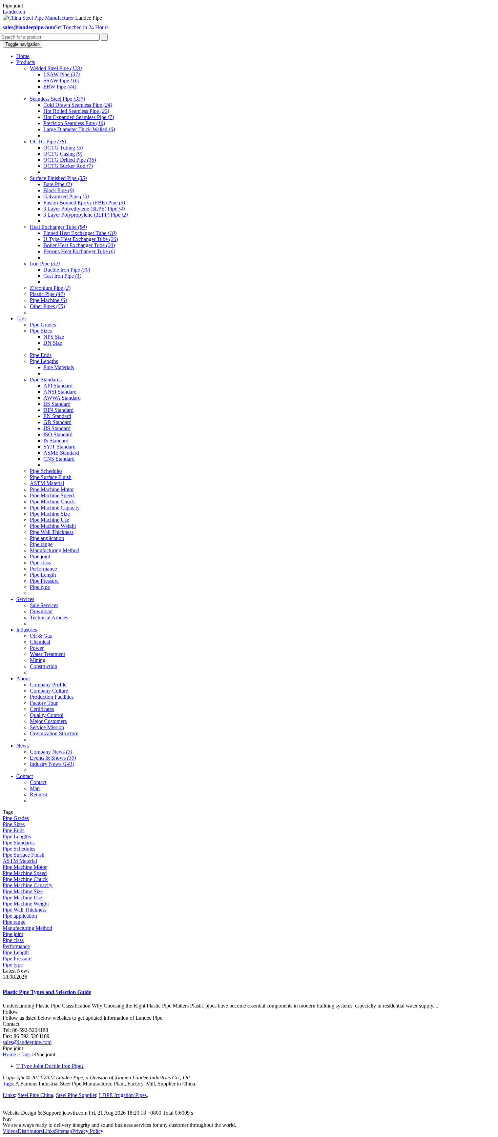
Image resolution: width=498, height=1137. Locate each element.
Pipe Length (43, 575)
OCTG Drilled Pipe (69, 160)
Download (41, 611)
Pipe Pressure (44, 581)
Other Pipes (47, 306)
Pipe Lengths (44, 361)
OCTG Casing (62, 154)
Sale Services (44, 605)
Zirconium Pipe (50, 288)
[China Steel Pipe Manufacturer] (39, 18)
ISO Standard (57, 434)
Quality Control (46, 715)
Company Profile (48, 684)
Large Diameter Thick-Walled (79, 129)
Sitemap (63, 1131)
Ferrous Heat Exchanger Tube (79, 251)
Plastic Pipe (47, 294)
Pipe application (47, 538)
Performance (43, 569)
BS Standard (56, 404)
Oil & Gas (41, 636)
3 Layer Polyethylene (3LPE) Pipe (84, 209)
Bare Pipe (57, 184)
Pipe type (40, 587)
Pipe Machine (48, 300)
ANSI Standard (60, 392)
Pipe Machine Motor (52, 489)
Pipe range (41, 544)
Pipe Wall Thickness (52, 532)
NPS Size (53, 337)
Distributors (30, 1131)
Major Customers (48, 721)
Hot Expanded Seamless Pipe (78, 117)
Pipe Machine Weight (53, 526)
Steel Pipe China (35, 1095)
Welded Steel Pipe (56, 68)
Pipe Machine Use (49, 520)
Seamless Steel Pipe (57, 99)
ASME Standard (61, 453)
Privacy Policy (87, 1131)
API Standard (57, 385)
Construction (43, 666)
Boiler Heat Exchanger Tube (79, 245)
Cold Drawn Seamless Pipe (77, 105)
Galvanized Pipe (66, 196)
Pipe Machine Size (50, 514)
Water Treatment (47, 654)
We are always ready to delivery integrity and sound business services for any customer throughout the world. (119, 1125)
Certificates (42, 709)
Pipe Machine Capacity (55, 508)
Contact (38, 782)
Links (9, 1095)
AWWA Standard (62, 398)
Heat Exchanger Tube (58, 227)
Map (35, 788)
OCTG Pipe (48, 141)
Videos (10, 1131)
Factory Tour (44, 703)
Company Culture (49, 691)
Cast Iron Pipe (62, 276)
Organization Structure (54, 733)
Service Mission (47, 727)
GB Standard (57, 422)
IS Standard (55, 440)
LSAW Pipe (61, 74)
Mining (37, 660)
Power (37, 648)
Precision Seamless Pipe (74, 123)
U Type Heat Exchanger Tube (80, 239)
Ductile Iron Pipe (66, 270)
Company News (51, 752)
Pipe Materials (58, 367)
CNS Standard (59, 459)
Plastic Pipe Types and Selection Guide (47, 992)
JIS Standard (56, 428)
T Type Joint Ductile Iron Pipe (50, 1066)
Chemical (40, 642)
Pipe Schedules (46, 471)
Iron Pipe (45, 263)
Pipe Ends (40, 355)
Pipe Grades (43, 324)
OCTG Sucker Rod (68, 166)
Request (38, 794)
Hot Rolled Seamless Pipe (76, 111)
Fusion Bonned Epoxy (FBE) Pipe (84, 202)
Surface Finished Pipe (58, 178)
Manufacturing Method (54, 550)
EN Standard (57, 416)
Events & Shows (53, 758)
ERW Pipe (59, 86)
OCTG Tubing (63, 148)
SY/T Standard (59, 447)
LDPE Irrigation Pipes (123, 1095)
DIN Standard (58, 410)
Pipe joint (40, 556)
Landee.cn (14, 12)
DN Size (52, 343)
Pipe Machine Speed (52, 495)
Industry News (52, 764)
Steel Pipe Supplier (76, 1095)
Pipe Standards (46, 379)
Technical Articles (49, 617)
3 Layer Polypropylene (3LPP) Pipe (85, 215)
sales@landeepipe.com (27, 1042)
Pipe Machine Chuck (52, 501)
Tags (25, 1054)
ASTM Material (47, 483)
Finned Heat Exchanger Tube (80, 233)
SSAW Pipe (61, 80)
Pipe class (40, 562)
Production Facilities (52, 697)
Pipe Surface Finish (50, 477)
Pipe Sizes (41, 331)
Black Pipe (58, 190)
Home (9, 1054)
